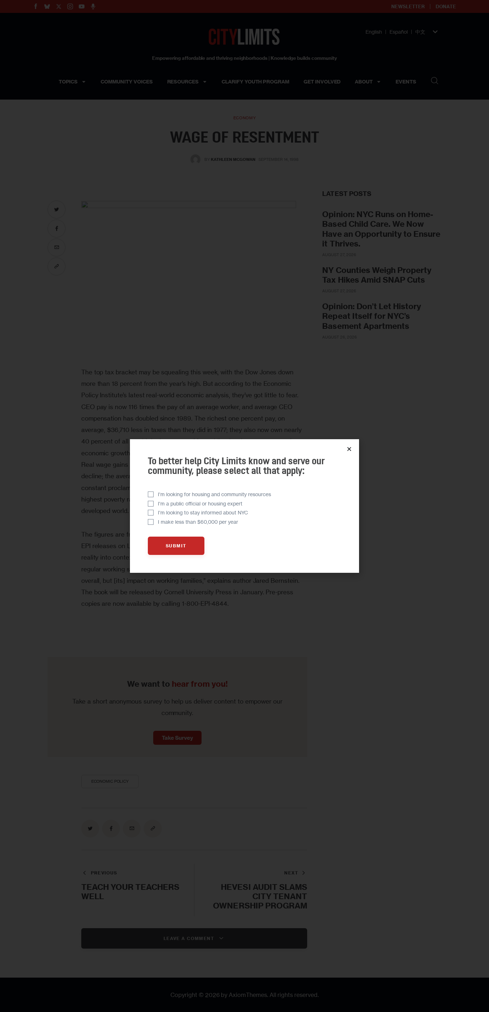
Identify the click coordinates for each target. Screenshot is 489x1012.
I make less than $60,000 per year (198, 522)
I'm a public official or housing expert (200, 503)
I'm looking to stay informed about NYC (203, 512)
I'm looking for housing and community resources (214, 494)
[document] (244, 506)
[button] (349, 449)
